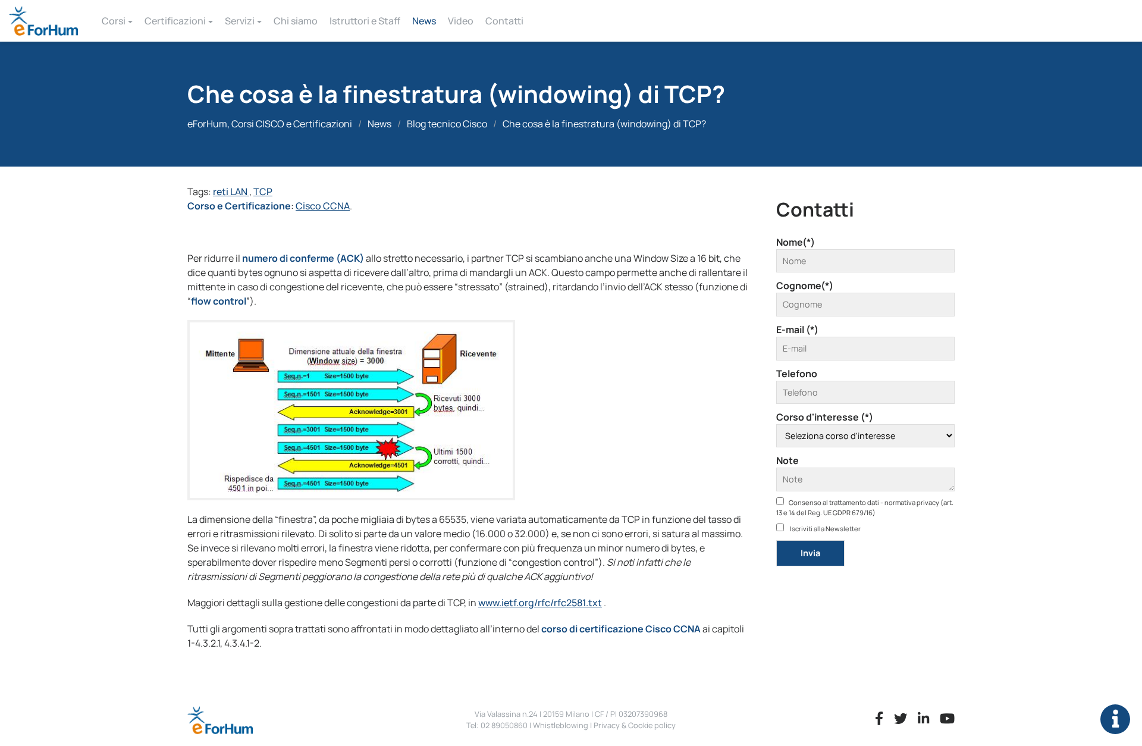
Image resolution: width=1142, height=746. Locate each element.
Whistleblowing (560, 725)
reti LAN (231, 191)
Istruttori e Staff (365, 20)
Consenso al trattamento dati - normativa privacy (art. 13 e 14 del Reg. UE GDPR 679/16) (864, 507)
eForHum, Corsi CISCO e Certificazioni (269, 123)
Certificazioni (175, 20)
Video (460, 20)
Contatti (504, 20)
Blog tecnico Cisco (447, 123)
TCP (262, 191)
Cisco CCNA (323, 205)
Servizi (240, 20)
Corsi (114, 20)
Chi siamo (296, 20)
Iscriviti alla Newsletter (825, 528)
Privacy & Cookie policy (635, 725)
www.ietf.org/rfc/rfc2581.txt (540, 602)
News (424, 20)
